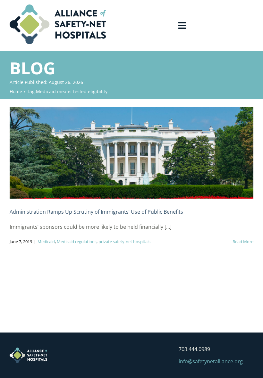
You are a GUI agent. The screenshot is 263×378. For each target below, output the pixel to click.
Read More (243, 241)
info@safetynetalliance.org (211, 361)
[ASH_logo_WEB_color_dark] (58, 7)
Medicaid (46, 241)
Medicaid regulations (77, 241)
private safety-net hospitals (124, 241)
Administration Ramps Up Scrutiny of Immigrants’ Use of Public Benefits (96, 211)
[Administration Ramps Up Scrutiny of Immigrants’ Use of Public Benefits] (131, 153)
